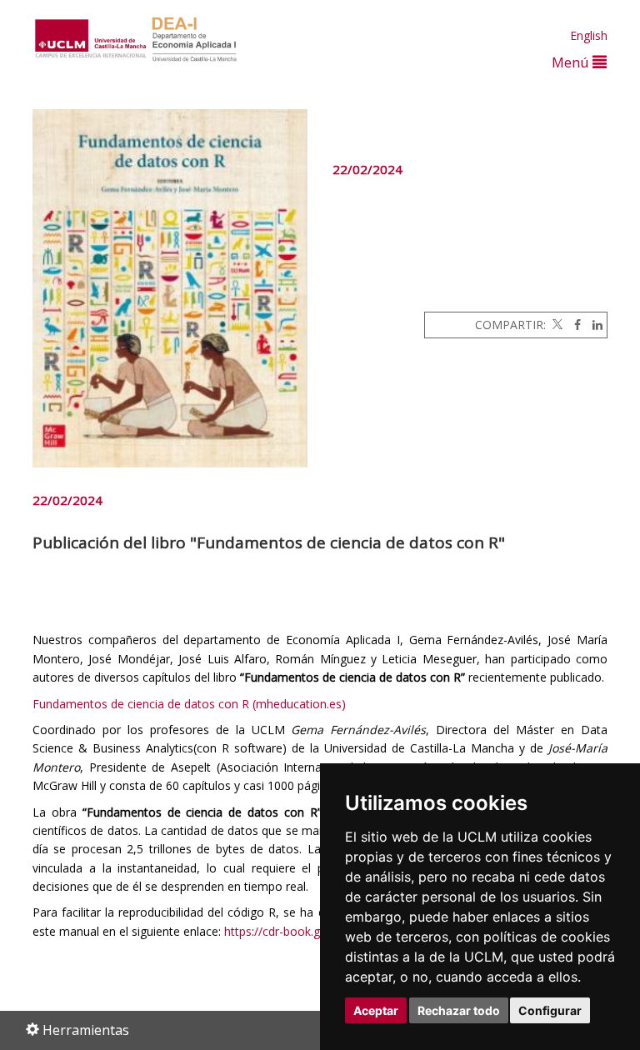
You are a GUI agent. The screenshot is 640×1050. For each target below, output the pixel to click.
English (589, 35)
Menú (572, 62)
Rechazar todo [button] (459, 1010)
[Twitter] (555, 324)
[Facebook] (573, 324)
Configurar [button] (550, 1010)
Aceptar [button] (375, 1010)
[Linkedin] (593, 324)
